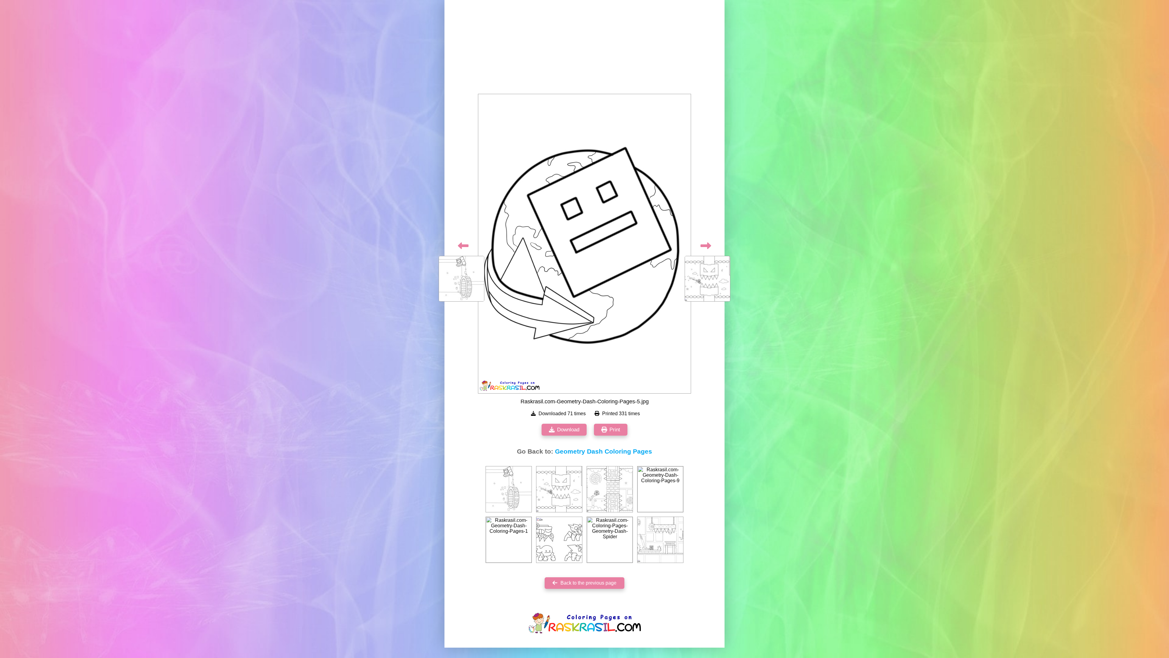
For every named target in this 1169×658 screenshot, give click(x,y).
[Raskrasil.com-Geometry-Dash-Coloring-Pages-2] (509, 489)
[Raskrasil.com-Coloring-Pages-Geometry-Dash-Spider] (610, 540)
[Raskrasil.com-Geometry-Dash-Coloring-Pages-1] (509, 540)
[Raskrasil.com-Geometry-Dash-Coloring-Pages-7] (610, 489)
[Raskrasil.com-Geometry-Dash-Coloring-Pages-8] (660, 540)
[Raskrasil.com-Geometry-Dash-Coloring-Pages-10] (559, 489)
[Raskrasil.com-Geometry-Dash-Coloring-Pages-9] (660, 489)
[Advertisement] (584, 48)
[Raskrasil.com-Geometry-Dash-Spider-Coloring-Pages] (559, 540)
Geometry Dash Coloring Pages (603, 451)
